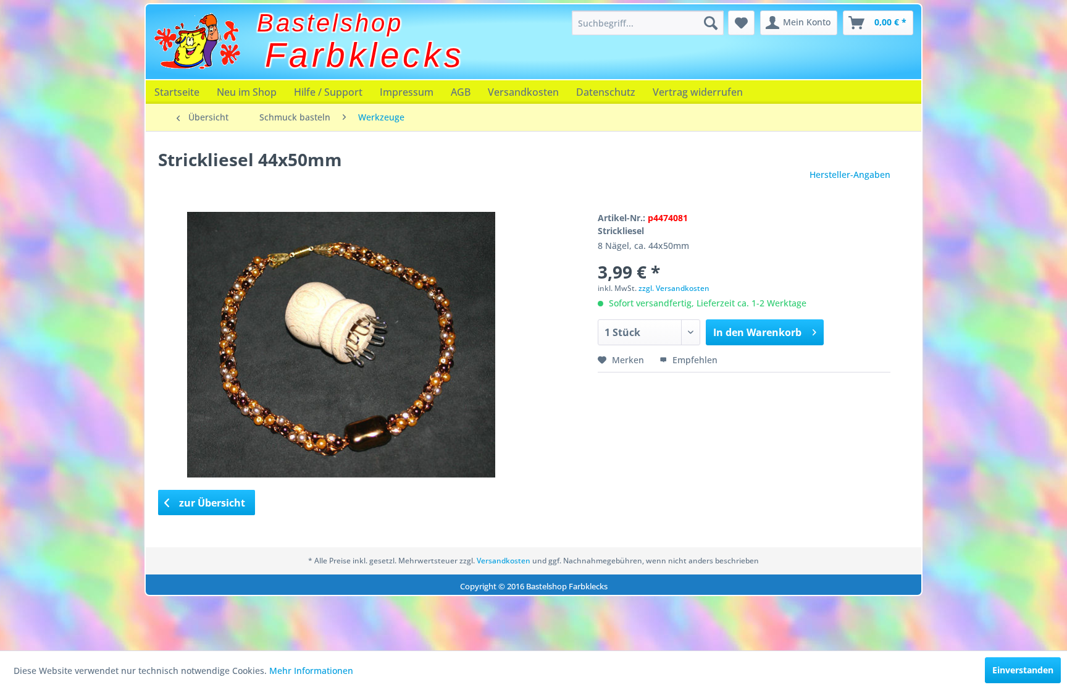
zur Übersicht (211, 503)
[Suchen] (711, 23)
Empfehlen (694, 360)
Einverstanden (1022, 670)
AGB (461, 92)
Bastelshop (330, 22)
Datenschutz (605, 92)
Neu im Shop (247, 92)
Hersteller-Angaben (850, 174)
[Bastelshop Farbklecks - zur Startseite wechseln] (197, 41)
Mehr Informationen (311, 670)
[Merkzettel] (741, 23)
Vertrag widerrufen (698, 92)
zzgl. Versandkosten (673, 288)
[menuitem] (648, 23)
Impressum (406, 92)
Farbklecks (365, 55)
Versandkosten (523, 92)
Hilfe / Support (328, 92)
